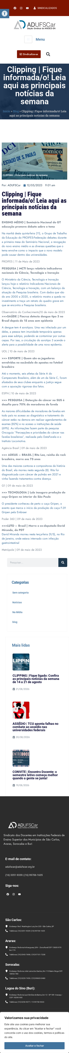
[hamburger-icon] (28, 39)
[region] (34, 1032)
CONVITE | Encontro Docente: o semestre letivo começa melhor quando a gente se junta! (35, 775)
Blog (16, 111)
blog (14, 622)
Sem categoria (20, 592)
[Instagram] (13, 894)
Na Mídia (17, 612)
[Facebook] (15, 8)
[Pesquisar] (62, 562)
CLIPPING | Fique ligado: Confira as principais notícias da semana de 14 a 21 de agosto (36, 679)
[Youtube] (27, 8)
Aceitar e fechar (34, 1045)
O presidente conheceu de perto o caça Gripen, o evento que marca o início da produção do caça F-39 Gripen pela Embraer (34, 508)
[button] (4, 13)
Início (6, 111)
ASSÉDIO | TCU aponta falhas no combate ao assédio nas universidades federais (35, 727)
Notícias (17, 602)
